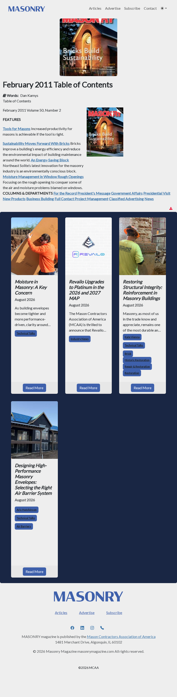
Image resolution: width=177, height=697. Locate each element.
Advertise (113, 8)
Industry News (80, 339)
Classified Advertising (126, 198)
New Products (14, 198)
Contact (150, 8)
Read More (34, 388)
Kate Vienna (132, 337)
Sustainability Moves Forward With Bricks (36, 143)
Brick (128, 353)
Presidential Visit (156, 193)
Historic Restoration (137, 360)
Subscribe (132, 8)
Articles (95, 8)
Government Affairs (127, 193)
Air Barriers (24, 526)
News (149, 198)
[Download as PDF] (171, 208)
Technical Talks (26, 333)
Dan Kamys (29, 95)
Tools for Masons (16, 128)
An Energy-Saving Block (50, 160)
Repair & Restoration (137, 366)
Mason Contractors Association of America (121, 636)
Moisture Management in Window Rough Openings (43, 176)
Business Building (40, 198)
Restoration (132, 373)
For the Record (65, 193)
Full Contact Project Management (81, 198)
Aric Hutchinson (27, 509)
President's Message (93, 193)
